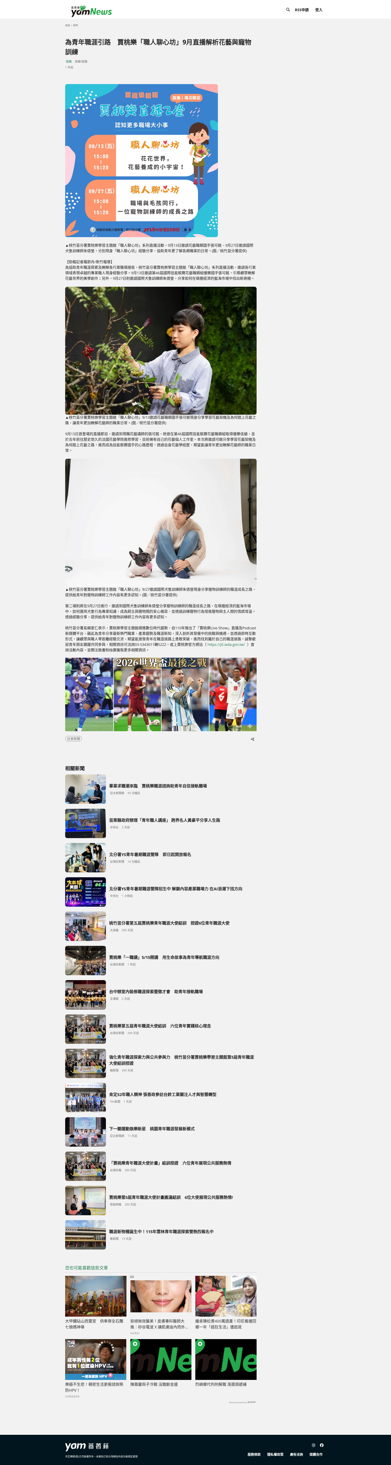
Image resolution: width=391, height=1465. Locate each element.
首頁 (67, 25)
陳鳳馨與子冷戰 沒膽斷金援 (154, 1384)
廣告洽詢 (296, 1454)
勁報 (69, 61)
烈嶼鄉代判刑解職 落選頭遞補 (221, 1384)
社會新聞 (73, 738)
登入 (319, 9)
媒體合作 (316, 1454)
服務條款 (254, 1454)
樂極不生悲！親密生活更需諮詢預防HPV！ (94, 1387)
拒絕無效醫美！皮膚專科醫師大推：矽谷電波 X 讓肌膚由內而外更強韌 (159, 1324)
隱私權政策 (275, 1454)
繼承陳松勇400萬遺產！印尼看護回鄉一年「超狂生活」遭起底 (225, 1324)
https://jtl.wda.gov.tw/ (226, 644)
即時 (75, 25)
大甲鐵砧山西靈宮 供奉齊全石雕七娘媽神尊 (94, 1324)
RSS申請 (302, 9)
